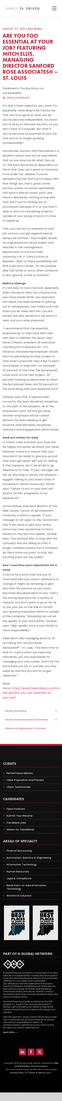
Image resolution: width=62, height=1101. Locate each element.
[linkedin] (22, 1052)
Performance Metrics (20, 773)
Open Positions (16, 809)
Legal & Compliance (19, 878)
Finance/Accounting (19, 850)
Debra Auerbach (18, 98)
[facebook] (31, 1052)
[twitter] (39, 1052)
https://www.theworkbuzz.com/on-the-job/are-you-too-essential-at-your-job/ (32, 692)
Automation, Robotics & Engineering (29, 857)
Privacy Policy (17, 1072)
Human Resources (18, 871)
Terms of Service (37, 1072)
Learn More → (10, 1032)
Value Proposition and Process (25, 780)
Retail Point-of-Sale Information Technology (26, 887)
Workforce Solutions (19, 895)
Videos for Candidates (20, 829)
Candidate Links (16, 822)
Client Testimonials (18, 787)
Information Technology (22, 864)
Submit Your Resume (20, 815)
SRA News (35, 29)
